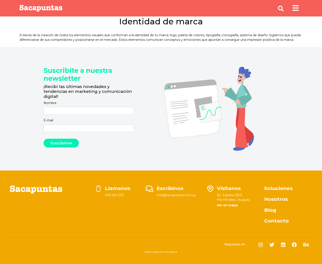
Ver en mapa (227, 205)
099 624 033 (114, 195)
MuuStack (171, 251)
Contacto (276, 221)
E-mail (48, 120)
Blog (270, 210)
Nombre (50, 103)
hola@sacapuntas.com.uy (176, 195)
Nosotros (276, 199)
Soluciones (278, 188)
